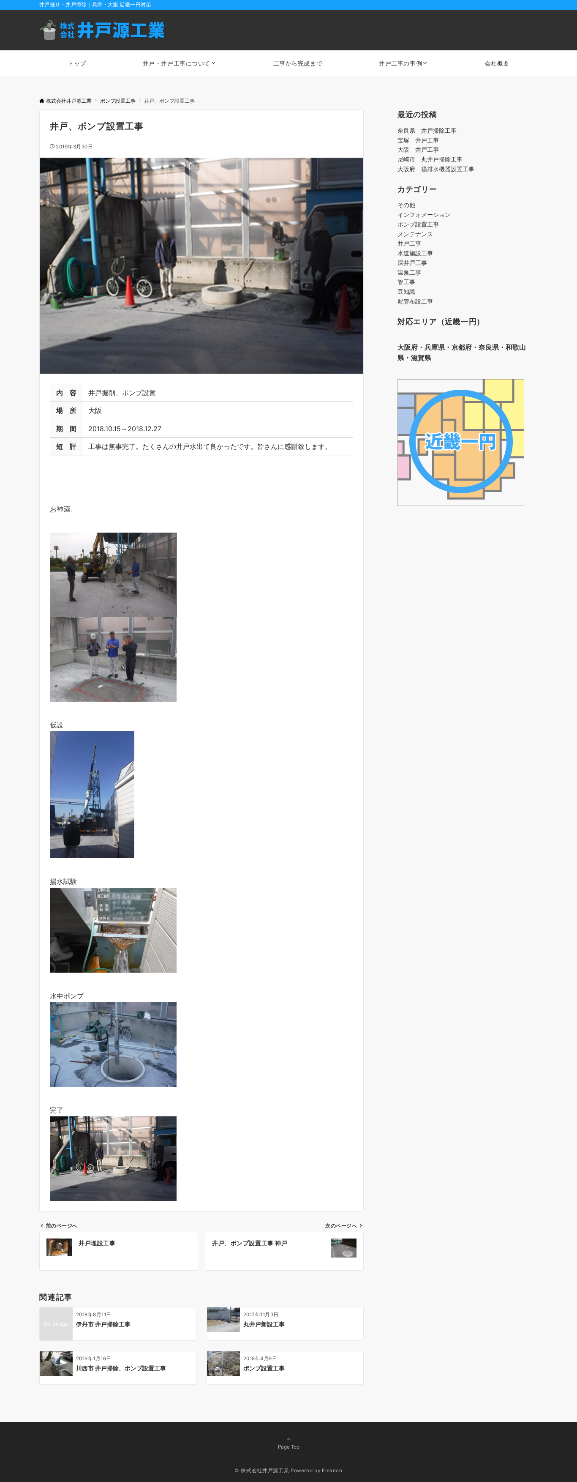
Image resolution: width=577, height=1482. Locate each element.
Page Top (288, 1447)
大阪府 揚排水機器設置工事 (435, 168)
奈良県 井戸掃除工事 (427, 130)
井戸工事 (409, 243)
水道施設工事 (415, 253)
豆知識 (406, 291)
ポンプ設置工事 (418, 224)
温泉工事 (409, 272)
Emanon (332, 1471)
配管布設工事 (415, 301)
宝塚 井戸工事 (418, 140)
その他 (406, 204)
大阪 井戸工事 (418, 149)
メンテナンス (415, 234)
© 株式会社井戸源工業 (261, 1471)
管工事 (406, 281)
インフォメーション (424, 214)
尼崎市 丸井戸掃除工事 (430, 159)
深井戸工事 (412, 262)
